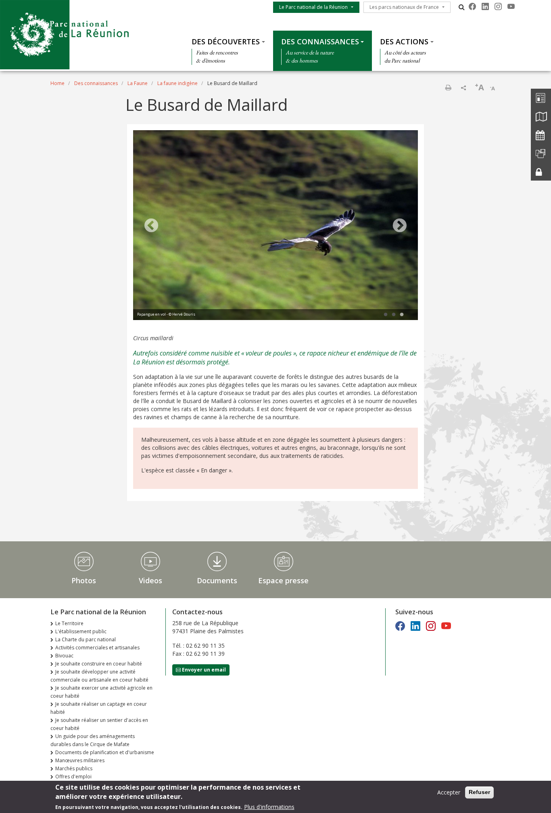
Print (448, 87)
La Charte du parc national (85, 639)
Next (400, 226)
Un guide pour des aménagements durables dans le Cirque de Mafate (92, 740)
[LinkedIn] (485, 6)
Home (57, 83)
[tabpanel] (275, 226)
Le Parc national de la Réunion (313, 7)
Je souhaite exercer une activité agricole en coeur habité (101, 691)
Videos (150, 580)
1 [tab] (386, 315)
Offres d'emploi (73, 776)
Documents (217, 580)
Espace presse (283, 580)
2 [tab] (394, 315)
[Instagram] (498, 6)
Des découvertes (226, 41)
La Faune (137, 83)
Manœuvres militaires (79, 760)
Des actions (404, 41)
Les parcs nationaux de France (404, 7)
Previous (151, 226)
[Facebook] (472, 6)
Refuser (479, 792)
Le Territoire (69, 623)
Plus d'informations (269, 807)
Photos (83, 580)
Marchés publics (73, 768)
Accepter (448, 792)
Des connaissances (320, 41)
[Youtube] (511, 6)
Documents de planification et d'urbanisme (104, 752)
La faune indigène (177, 83)
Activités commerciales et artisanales (97, 647)
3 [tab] (402, 315)
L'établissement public (80, 631)
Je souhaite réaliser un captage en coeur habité (98, 708)
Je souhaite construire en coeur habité (98, 663)
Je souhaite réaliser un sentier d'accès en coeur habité (99, 724)
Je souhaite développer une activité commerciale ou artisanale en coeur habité (99, 675)
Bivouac (64, 655)
